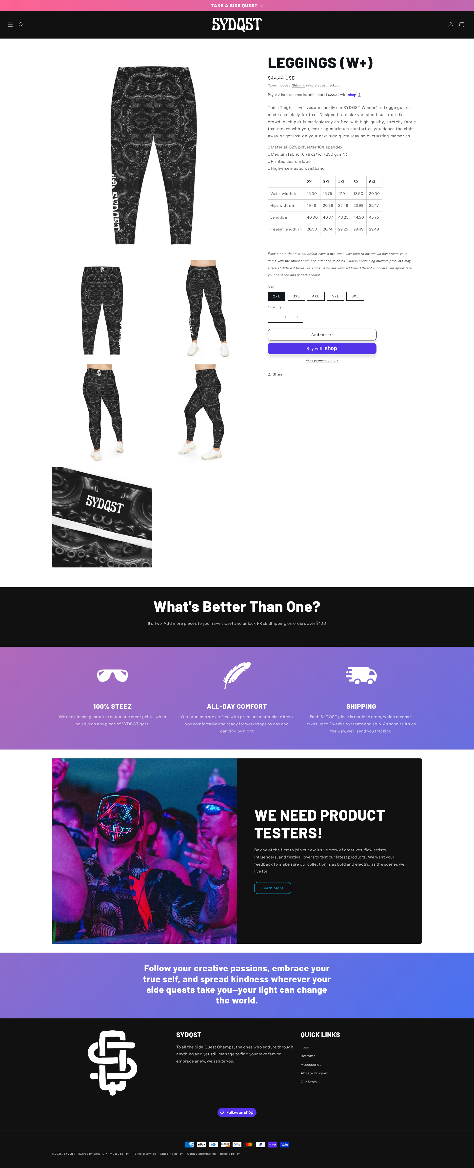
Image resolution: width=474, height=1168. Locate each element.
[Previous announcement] (9, 5)
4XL (315, 296)
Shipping (298, 85)
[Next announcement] (464, 5)
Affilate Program (315, 1073)
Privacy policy (119, 1153)
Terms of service (144, 1153)
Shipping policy (171, 1153)
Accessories (311, 1064)
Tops (305, 1047)
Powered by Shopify (91, 1153)
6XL (355, 296)
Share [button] (278, 374)
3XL (296, 296)
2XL (276, 296)
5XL (335, 296)
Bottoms (308, 1055)
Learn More (273, 888)
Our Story (309, 1082)
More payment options (322, 360)
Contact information (201, 1153)
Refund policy (230, 1153)
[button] (10, 24)
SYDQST (70, 1153)
